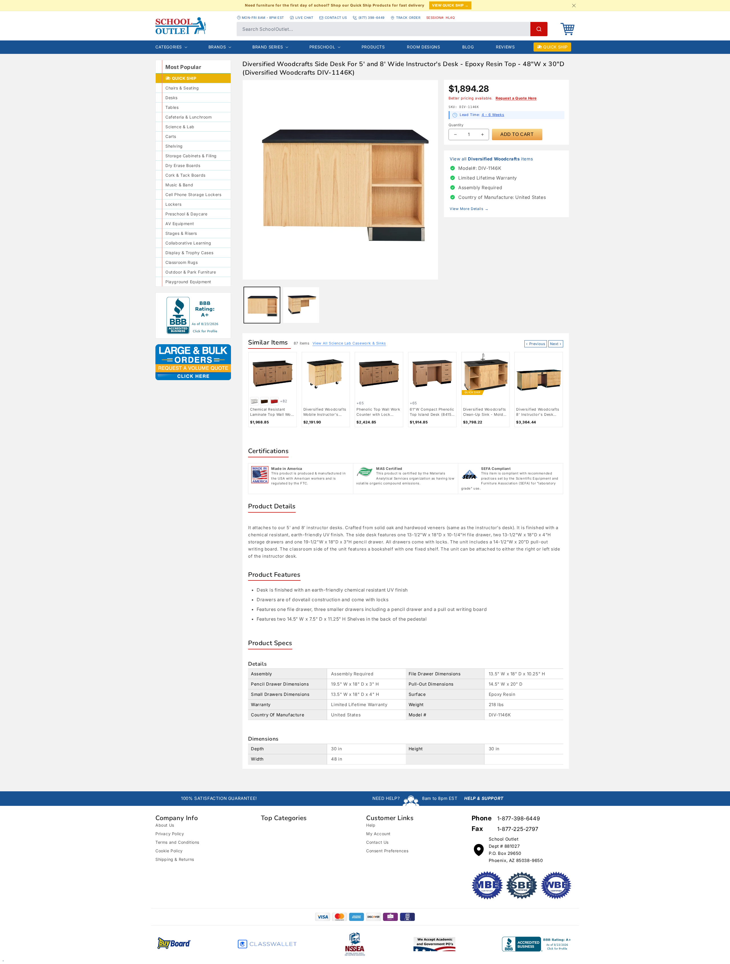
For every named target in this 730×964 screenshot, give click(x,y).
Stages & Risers (181, 233)
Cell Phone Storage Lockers (193, 194)
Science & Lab (179, 126)
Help (370, 825)
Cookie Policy (169, 850)
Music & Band (179, 184)
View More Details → (469, 209)
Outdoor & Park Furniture (190, 272)
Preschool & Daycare (186, 213)
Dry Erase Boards (182, 165)
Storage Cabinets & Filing (191, 155)
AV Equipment (179, 223)
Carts (170, 136)
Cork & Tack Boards (185, 175)
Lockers (173, 204)
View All (349, 343)
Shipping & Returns (174, 859)
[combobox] (392, 29)
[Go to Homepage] (193, 25)
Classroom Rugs (181, 262)
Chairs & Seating (182, 87)
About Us (164, 825)
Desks (171, 97)
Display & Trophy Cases (189, 252)
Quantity (456, 125)
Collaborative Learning (188, 243)
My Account (378, 833)
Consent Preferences (387, 850)
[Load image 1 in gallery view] (262, 305)
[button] (567, 29)
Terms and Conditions (177, 842)
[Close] (574, 5)
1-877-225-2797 (517, 829)
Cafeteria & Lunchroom (188, 117)
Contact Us (377, 842)
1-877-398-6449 (518, 818)
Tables (172, 107)
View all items (491, 159)
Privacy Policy (169, 833)
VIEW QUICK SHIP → (450, 5)
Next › (555, 344)
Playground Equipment (188, 281)
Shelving (174, 146)
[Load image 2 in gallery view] (301, 305)
